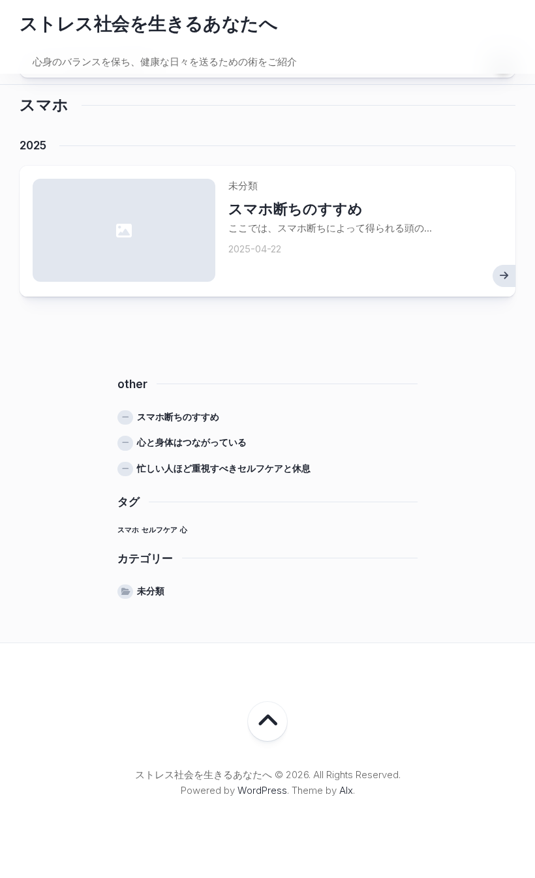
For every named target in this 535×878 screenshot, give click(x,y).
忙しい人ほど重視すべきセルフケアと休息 (224, 468)
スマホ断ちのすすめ (295, 208)
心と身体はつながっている (192, 441)
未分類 (150, 590)
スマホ (128, 530)
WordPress (262, 790)
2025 (33, 145)
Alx (346, 790)
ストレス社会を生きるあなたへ (148, 23)
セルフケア (159, 530)
